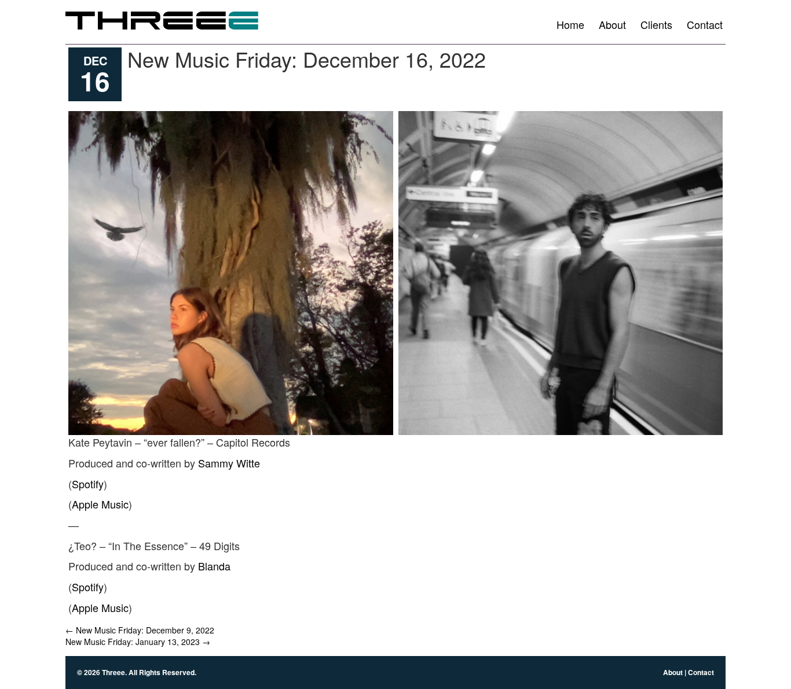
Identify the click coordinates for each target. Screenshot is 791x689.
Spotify (88, 483)
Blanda (214, 565)
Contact (705, 24)
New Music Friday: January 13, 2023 (137, 641)
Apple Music (100, 503)
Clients (656, 24)
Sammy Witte (229, 462)
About (612, 24)
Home (570, 24)
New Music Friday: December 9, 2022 (139, 630)
